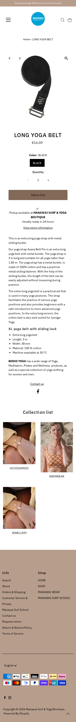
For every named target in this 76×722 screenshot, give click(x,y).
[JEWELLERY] (19, 507)
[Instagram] (9, 698)
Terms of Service (13, 633)
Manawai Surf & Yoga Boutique (45, 709)
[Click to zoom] (66, 58)
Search (6, 580)
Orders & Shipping (13, 592)
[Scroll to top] (68, 714)
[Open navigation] (11, 20)
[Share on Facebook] (38, 392)
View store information (38, 228)
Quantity (38, 172)
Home (26, 39)
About (6, 586)
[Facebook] (5, 698)
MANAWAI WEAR (49, 592)
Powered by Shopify (16, 713)
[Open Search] (63, 20)
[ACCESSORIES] (19, 442)
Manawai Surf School (15, 610)
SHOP (41, 586)
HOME (42, 580)
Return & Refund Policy (17, 627)
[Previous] (9, 58)
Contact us (37, 384)
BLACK (37, 163)
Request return (11, 621)
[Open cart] (70, 20)
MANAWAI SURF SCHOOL (54, 598)
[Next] (19, 58)
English (9, 665)
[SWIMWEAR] (57, 446)
